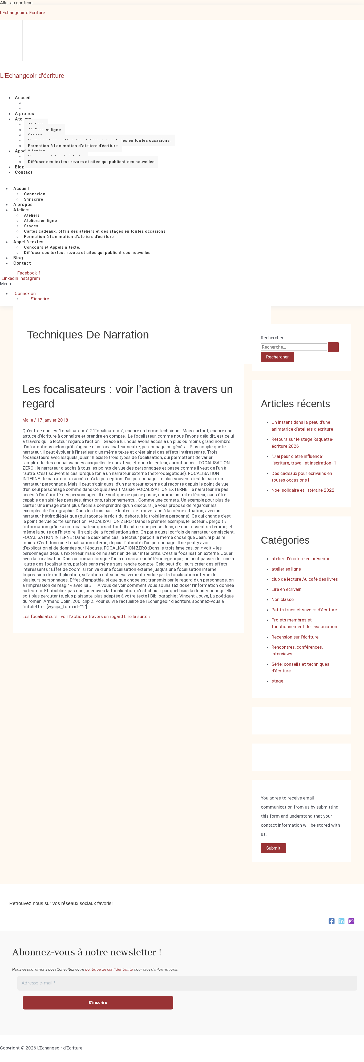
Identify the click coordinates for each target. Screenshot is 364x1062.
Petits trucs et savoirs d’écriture (304, 609)
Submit (273, 848)
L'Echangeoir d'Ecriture (22, 12)
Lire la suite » (86, 616)
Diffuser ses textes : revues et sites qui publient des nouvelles (91, 161)
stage (277, 681)
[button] (12, 283)
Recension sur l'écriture (295, 637)
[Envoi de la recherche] (333, 347)
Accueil (22, 97)
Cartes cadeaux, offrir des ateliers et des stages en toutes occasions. (95, 231)
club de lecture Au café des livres (305, 579)
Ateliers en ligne (40, 220)
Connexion (34, 194)
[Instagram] (351, 923)
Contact (24, 172)
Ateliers (23, 119)
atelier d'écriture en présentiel (301, 558)
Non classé (283, 599)
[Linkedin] (341, 923)
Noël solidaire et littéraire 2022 (303, 490)
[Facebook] (331, 923)
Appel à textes (28, 241)
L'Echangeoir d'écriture (32, 75)
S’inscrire (40, 298)
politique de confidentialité (109, 969)
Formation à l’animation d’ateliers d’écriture (73, 145)
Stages (31, 226)
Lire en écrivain (286, 589)
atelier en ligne (286, 569)
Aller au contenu (16, 2)
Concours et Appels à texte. (52, 247)
